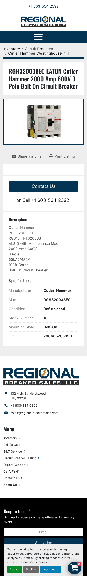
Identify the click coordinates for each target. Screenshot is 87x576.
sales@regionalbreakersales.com (34, 413)
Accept (15, 569)
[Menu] (38, 37)
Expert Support (14, 465)
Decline (31, 569)
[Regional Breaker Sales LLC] (41, 376)
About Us (10, 485)
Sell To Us (10, 445)
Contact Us (43, 186)
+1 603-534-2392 (43, 6)
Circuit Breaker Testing (20, 458)
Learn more (50, 569)
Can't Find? (12, 471)
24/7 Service (13, 451)
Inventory (10, 438)
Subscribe (43, 542)
